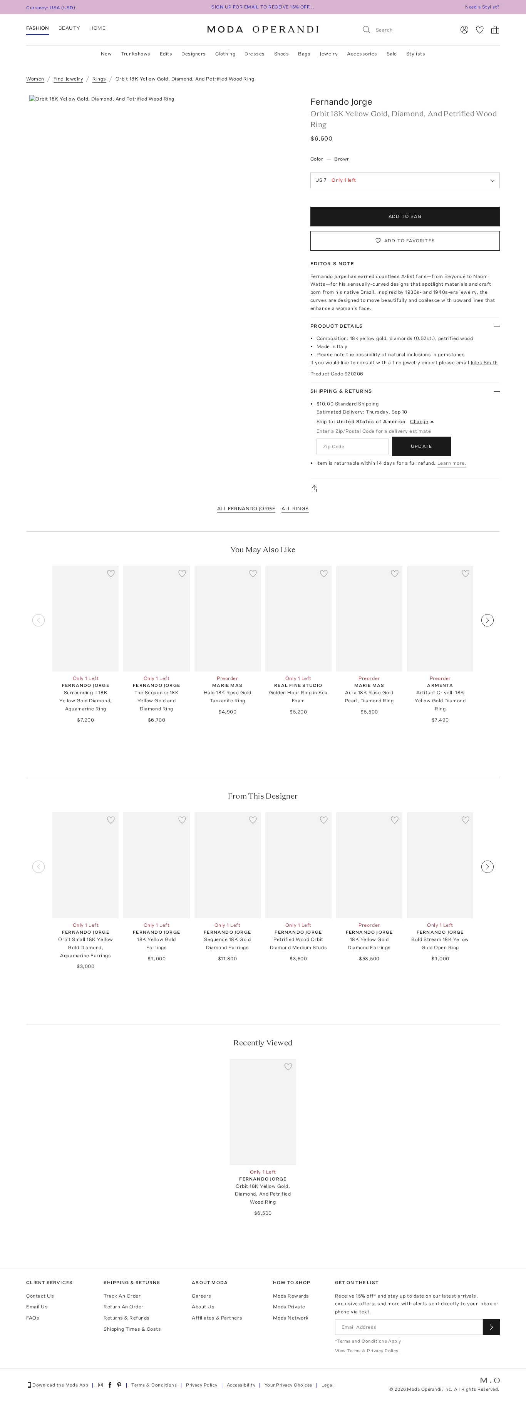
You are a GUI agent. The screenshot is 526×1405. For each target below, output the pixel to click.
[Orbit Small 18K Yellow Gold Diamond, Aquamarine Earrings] (85, 865)
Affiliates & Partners (217, 1318)
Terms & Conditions (154, 1385)
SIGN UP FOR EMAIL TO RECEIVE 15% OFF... (263, 7)
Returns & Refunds (127, 1318)
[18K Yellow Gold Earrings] (156, 865)
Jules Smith (484, 362)
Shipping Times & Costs (132, 1329)
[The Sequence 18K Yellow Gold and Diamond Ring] (156, 619)
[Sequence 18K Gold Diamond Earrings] (227, 865)
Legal (327, 1385)
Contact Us (40, 1296)
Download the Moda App (60, 1385)
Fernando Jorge (341, 101)
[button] (166, 210)
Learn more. (452, 463)
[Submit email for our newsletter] (491, 1327)
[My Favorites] (479, 29)
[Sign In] (464, 29)
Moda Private (289, 1307)
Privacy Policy (202, 1385)
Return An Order (124, 1307)
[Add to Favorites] (111, 573)
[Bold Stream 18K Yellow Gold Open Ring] (440, 865)
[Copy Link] (405, 488)
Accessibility (241, 1385)
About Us (203, 1307)
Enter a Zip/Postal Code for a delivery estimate (374, 431)
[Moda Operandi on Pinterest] (119, 1385)
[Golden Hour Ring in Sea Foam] (298, 619)
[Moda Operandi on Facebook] (110, 1385)
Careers (201, 1296)
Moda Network (291, 1318)
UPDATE (421, 446)
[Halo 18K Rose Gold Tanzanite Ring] (227, 619)
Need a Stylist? (482, 7)
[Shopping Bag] (495, 29)
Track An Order (122, 1296)
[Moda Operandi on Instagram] (100, 1385)
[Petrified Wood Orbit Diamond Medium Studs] (298, 865)
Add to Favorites (409, 240)
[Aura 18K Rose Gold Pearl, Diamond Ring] (369, 619)
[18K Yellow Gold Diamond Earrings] (369, 865)
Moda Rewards (291, 1296)
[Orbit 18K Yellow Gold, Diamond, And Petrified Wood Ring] (263, 1112)
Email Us (37, 1307)
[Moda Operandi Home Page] (263, 29)
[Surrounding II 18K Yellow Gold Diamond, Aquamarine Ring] (85, 619)
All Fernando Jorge (246, 508)
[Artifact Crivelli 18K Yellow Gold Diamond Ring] (440, 619)
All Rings (295, 508)
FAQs (32, 1318)
